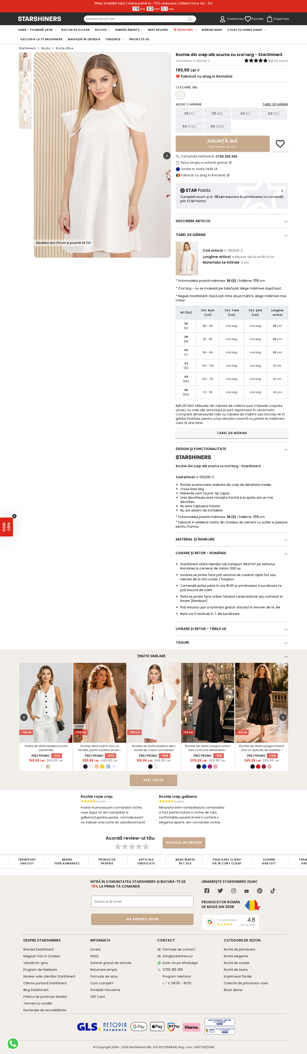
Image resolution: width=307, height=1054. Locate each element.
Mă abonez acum (142, 919)
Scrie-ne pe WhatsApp (180, 963)
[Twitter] (220, 891)
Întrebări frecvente (105, 990)
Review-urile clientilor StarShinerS (49, 976)
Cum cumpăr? (101, 983)
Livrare (95, 949)
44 (189, 126)
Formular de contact (179, 949)
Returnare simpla (103, 969)
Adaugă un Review (184, 842)
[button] (6, 527)
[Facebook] (207, 891)
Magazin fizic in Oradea (41, 956)
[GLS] (89, 1030)
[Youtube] (246, 891)
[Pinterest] (259, 891)
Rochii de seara (236, 969)
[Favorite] (248, 19)
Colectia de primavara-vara (246, 983)
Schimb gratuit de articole (110, 963)
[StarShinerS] (193, 461)
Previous (24, 717)
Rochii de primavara (239, 949)
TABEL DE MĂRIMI (232, 433)
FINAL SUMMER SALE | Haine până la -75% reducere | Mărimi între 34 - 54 (153, 3)
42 (273, 113)
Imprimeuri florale (238, 976)
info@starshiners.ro (178, 956)
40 (245, 113)
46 (217, 126)
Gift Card (97, 996)
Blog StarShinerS (36, 990)
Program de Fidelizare (40, 969)
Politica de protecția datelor (45, 996)
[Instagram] (233, 891)
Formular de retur (104, 976)
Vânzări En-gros (35, 963)
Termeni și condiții (37, 1003)
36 (189, 113)
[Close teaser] (14, 516)
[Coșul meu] (269, 19)
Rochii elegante (236, 956)
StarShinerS (27, 48)
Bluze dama (233, 990)
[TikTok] (273, 891)
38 (217, 113)
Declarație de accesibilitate (44, 1010)
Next (166, 155)
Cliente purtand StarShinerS (45, 983)
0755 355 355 (226, 156)
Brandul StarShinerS (38, 949)
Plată (94, 956)
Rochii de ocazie (236, 963)
